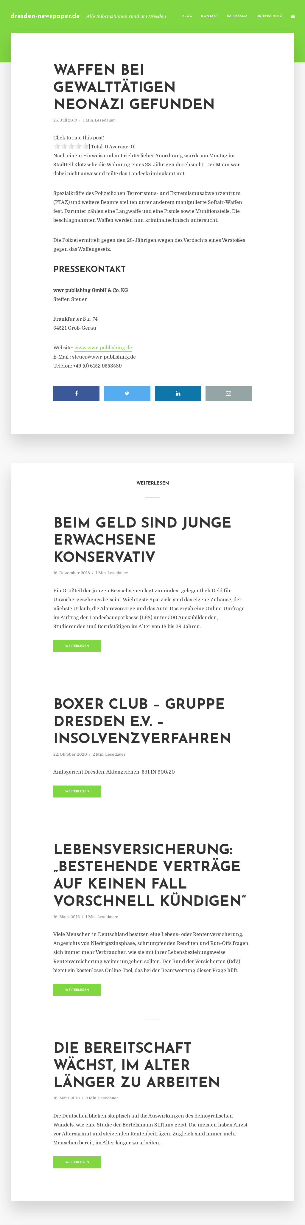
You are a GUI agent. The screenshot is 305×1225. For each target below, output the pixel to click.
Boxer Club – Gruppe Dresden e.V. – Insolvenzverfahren (142, 722)
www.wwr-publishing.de (103, 348)
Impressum (237, 16)
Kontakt (209, 16)
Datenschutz (269, 16)
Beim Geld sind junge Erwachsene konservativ (142, 541)
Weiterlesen (77, 646)
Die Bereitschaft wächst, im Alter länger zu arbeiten (136, 1066)
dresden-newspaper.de (45, 16)
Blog (187, 16)
